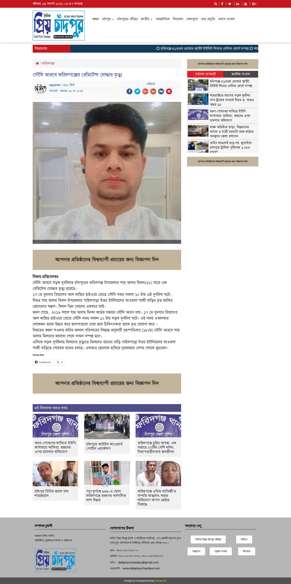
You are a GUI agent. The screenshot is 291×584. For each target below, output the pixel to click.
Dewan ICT (161, 580)
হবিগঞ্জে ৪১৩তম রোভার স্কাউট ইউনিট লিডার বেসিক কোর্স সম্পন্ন (193, 48)
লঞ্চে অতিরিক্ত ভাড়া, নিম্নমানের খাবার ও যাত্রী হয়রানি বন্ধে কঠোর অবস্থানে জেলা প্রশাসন (232, 131)
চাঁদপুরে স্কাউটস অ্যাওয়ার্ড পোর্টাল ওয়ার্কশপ (104, 446)
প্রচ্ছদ (95, 19)
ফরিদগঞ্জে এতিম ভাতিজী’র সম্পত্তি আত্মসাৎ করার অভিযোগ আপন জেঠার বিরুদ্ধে (157, 498)
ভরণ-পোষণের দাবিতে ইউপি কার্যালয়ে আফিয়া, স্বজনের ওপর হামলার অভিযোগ (55, 447)
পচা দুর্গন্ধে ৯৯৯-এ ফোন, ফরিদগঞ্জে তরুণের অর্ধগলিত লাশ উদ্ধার (106, 495)
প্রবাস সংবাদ (226, 19)
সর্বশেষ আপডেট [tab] (205, 74)
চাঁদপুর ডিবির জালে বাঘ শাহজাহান (51, 493)
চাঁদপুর (107, 19)
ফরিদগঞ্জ (48, 63)
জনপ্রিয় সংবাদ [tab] (241, 74)
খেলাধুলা (192, 19)
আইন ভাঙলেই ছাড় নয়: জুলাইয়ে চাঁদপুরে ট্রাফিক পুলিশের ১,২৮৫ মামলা (231, 147)
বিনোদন (178, 19)
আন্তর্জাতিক (163, 19)
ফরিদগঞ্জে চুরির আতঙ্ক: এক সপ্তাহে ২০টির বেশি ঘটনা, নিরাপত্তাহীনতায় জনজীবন (157, 447)
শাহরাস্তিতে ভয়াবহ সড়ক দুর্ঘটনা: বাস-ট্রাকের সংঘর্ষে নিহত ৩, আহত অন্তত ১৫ (232, 100)
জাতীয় (145, 19)
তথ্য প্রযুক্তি (208, 19)
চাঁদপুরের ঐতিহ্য (127, 19)
